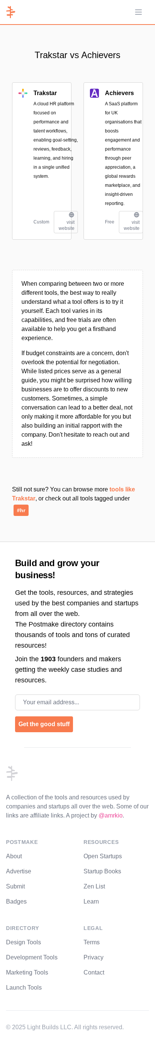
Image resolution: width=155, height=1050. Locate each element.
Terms (92, 942)
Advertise (18, 871)
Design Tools (23, 942)
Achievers (119, 93)
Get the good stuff (44, 724)
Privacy (93, 957)
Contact (94, 972)
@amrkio (111, 815)
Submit (15, 886)
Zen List (94, 886)
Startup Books (102, 871)
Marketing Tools (27, 972)
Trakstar (45, 93)
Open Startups (103, 856)
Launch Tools (24, 987)
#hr (21, 510)
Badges (16, 901)
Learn (91, 901)
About (14, 856)
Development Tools (32, 957)
